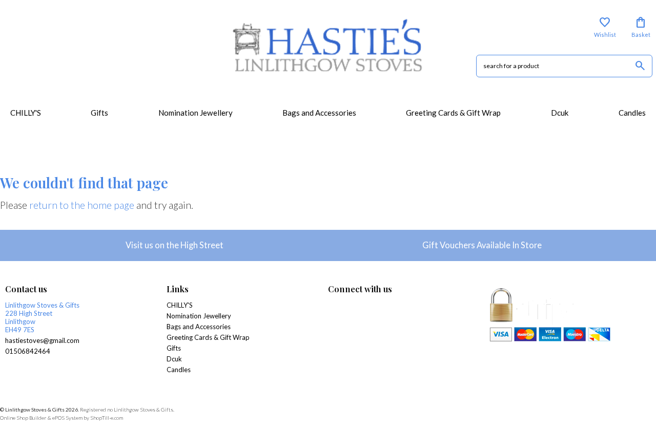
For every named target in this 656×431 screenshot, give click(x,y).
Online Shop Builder (23, 418)
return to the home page (81, 205)
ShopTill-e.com (106, 418)
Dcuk (560, 112)
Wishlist (605, 27)
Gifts (99, 112)
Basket (640, 27)
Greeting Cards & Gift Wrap (453, 112)
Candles (632, 112)
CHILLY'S (25, 112)
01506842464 (27, 351)
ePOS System (67, 418)
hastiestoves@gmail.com (42, 340)
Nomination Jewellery (195, 112)
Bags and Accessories (319, 112)
